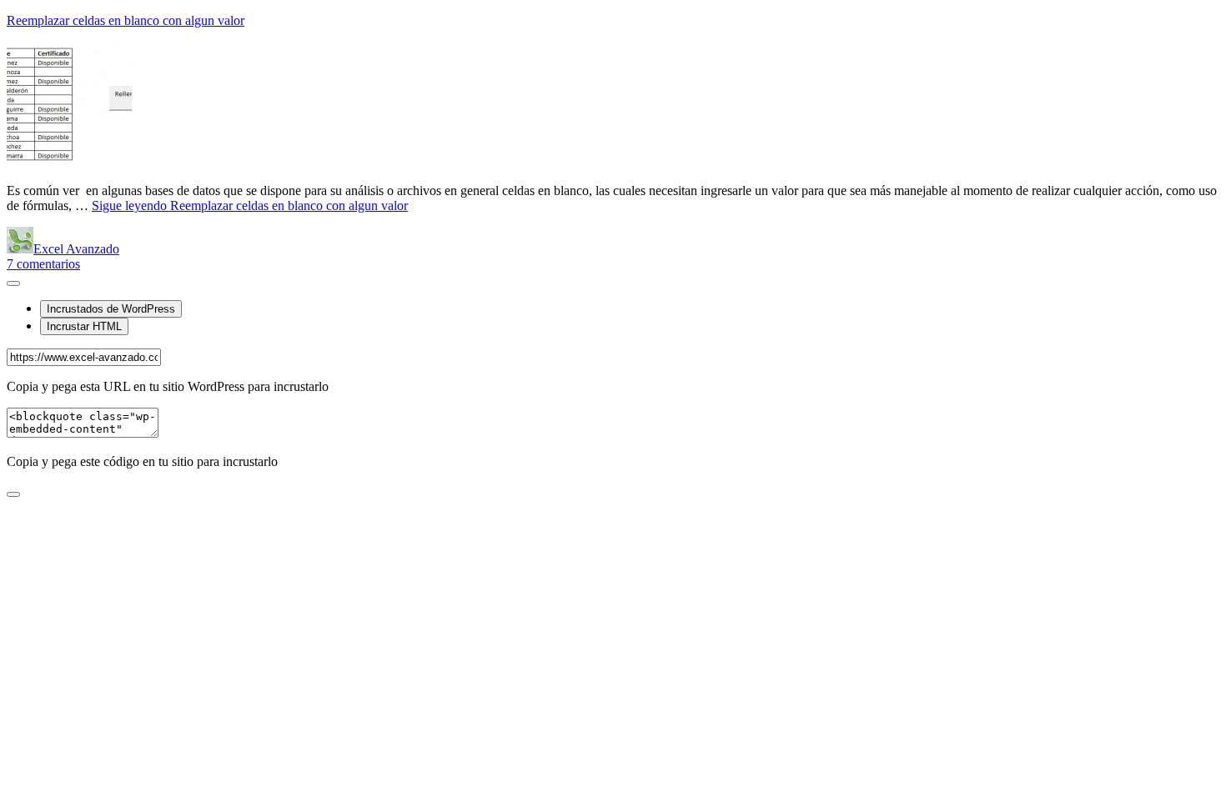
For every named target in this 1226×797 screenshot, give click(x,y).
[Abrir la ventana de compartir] (13, 283)
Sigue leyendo (250, 205)
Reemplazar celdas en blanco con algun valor (125, 20)
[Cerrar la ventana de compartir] (13, 494)
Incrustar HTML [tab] (84, 326)
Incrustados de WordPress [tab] (111, 309)
